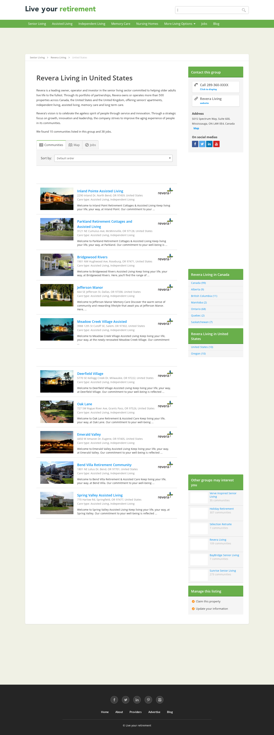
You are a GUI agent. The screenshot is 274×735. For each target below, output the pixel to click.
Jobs (204, 24)
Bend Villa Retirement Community (104, 465)
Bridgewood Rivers (92, 257)
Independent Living (91, 24)
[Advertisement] (137, 40)
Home (105, 712)
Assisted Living (62, 24)
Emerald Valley (89, 434)
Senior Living (37, 24)
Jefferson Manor (90, 287)
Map (196, 128)
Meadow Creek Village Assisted (102, 321)
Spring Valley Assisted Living (100, 495)
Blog (216, 24)
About (119, 712)
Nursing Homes (147, 24)
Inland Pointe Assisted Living (100, 191)
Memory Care (120, 24)
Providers (136, 712)
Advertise (154, 712)
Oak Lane (84, 404)
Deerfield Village (90, 373)
